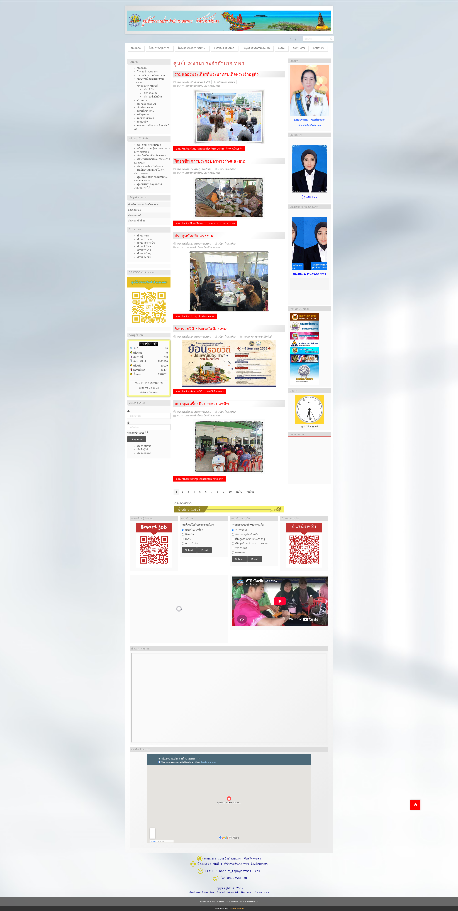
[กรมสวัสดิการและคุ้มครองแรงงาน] (304, 350)
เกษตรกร (240, 552)
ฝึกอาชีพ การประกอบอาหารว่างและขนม (210, 161)
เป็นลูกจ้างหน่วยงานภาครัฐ (250, 539)
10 (230, 491)
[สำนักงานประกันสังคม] (304, 342)
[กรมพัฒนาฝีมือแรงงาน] (304, 335)
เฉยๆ (188, 539)
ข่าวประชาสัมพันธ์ (261, 336)
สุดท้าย (250, 491)
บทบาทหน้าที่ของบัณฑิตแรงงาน (202, 85)
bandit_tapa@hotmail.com (239, 871)
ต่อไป (239, 491)
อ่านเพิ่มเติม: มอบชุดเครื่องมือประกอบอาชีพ (199, 478)
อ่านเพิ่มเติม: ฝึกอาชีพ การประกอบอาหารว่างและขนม (205, 223)
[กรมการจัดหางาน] (304, 326)
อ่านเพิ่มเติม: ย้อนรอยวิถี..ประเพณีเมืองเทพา (200, 391)
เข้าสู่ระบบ (137, 439)
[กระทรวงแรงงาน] (304, 316)
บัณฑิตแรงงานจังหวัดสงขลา (144, 204)
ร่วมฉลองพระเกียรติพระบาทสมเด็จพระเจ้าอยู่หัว (216, 74)
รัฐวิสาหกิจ (241, 547)
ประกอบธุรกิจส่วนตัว (246, 534)
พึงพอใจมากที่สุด (194, 530)
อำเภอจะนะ (134, 209)
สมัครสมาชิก (144, 445)
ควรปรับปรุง (192, 543)
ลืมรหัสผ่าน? (144, 453)
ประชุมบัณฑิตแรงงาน (193, 235)
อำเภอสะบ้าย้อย (136, 220)
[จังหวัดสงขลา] (304, 373)
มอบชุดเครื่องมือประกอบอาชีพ (201, 404)
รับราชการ (241, 530)
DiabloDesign (236, 908)
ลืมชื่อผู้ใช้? (143, 449)
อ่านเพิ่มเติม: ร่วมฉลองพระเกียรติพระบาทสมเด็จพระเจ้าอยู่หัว (209, 148)
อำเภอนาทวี (134, 215)
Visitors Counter (149, 392)
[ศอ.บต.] (304, 358)
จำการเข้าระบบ (136, 432)
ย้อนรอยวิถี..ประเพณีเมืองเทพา (201, 328)
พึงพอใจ (189, 534)
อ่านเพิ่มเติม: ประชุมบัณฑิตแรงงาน (195, 316)
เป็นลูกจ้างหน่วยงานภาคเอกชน (252, 543)
